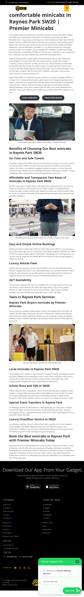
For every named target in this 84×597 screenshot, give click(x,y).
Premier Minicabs (56, 37)
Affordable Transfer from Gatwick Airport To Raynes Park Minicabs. (39, 72)
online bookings (39, 448)
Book (72, 68)
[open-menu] (66, 8)
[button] (77, 561)
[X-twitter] (29, 568)
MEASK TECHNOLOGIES (9, 585)
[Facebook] (15, 568)
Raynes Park (27, 40)
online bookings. (51, 42)
